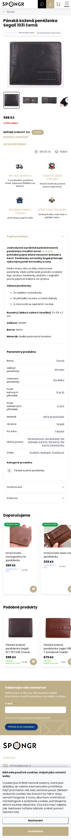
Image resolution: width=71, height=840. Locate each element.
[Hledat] (42, 4)
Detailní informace (14, 144)
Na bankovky (36, 438)
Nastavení (35, 820)
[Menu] (67, 4)
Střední (59, 369)
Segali (60, 424)
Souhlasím (35, 831)
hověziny (47, 251)
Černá (60, 360)
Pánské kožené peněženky (29, 470)
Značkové (58, 452)
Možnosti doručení (15, 136)
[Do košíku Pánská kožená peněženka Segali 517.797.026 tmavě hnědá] (33, 661)
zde (4, 808)
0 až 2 (60, 406)
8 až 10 (60, 392)
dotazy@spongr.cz (20, 765)
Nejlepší (45, 452)
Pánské (59, 431)
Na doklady (52, 438)
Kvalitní (34, 452)
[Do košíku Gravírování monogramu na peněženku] (33, 589)
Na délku (58, 380)
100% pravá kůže (53, 416)
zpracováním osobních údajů (34, 717)
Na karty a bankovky (53, 443)
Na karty (54, 442)
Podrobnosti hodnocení (49, 32)
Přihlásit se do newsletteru (21, 726)
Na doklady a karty (46, 440)
